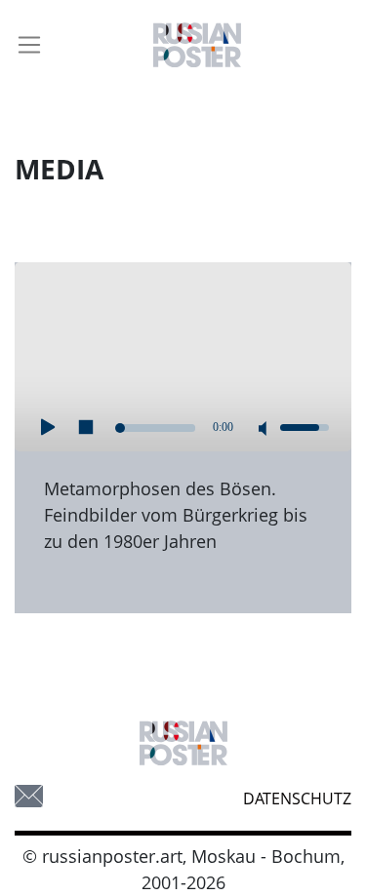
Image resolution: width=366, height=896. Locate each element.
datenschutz (297, 798)
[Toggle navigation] (29, 44)
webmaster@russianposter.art (29, 796)
